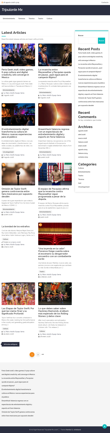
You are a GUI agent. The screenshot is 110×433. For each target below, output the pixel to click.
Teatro (40, 18)
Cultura (49, 18)
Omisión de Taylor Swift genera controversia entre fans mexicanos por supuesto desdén (17, 193)
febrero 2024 (83, 153)
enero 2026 (82, 146)
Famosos (21, 18)
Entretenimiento (9, 18)
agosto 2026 (83, 131)
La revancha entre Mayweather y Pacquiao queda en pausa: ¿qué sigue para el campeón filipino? (54, 73)
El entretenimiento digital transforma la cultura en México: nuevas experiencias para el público (17, 133)
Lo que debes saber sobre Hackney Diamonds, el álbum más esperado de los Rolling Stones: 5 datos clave (53, 312)
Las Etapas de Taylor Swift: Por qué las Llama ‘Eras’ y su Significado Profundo (18, 311)
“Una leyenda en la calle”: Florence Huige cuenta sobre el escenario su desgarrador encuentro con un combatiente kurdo (54, 253)
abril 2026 (82, 134)
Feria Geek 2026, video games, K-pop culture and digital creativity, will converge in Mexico (17, 73)
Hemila (68, 430)
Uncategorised (8, 152)
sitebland (77, 430)
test (79, 183)
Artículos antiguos (10, 344)
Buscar (80, 35)
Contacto (104, 2)
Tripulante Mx (12, 9)
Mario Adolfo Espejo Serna (15, 93)
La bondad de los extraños (16, 226)
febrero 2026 (83, 142)
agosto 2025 (82, 149)
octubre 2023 (83, 157)
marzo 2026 (82, 138)
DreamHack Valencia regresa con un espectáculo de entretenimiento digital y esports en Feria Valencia (53, 133)
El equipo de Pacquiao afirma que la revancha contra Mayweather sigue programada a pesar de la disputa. (53, 194)
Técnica (31, 18)
